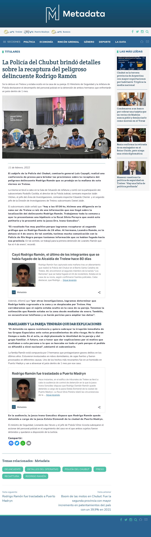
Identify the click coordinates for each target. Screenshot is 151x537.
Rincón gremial (68, 42)
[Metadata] (75, 13)
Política (29, 42)
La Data (120, 42)
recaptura (12, 476)
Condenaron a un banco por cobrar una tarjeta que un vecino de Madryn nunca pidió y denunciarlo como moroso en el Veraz (132, 114)
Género (89, 42)
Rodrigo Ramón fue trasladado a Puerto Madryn (28, 496)
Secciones (13, 41)
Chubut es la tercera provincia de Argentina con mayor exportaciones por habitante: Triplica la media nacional (131, 78)
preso (100, 469)
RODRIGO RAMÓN (36, 476)
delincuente (13, 469)
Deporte (105, 42)
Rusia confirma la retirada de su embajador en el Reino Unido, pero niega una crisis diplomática (132, 149)
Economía (46, 42)
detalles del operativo (42, 469)
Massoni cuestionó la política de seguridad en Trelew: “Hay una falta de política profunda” (131, 182)
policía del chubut (77, 469)
